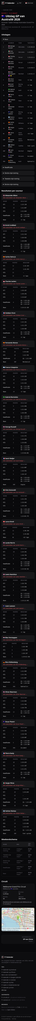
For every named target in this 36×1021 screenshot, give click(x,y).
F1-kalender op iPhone (8, 972)
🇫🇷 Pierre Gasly (11, 95)
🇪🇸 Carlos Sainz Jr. (11, 123)
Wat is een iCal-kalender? (9, 975)
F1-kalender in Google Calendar (11, 977)
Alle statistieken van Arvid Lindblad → (14, 227)
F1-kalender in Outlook (8, 980)
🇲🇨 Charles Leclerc (11, 57)
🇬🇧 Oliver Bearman (11, 80)
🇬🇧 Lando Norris (11, 67)
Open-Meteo (11, 1010)
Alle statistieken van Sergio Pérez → (14, 785)
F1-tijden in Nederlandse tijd (10, 985)
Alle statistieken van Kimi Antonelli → (14, 492)
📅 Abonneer (29, 3)
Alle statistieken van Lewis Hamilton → (15, 577)
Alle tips (3, 990)
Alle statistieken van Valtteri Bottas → (14, 813)
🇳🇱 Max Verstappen (11, 73)
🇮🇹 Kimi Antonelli (11, 52)
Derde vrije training (11, 173)
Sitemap (14, 1019)
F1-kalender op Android (8, 970)
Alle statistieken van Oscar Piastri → (14, 724)
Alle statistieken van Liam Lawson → (14, 608)
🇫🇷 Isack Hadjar (10, 151)
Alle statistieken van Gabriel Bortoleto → (15, 399)
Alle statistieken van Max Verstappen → (15, 640)
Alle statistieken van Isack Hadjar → (14, 461)
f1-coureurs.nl (13, 1000)
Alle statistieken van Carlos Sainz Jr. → (14, 259)
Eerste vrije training (11, 184)
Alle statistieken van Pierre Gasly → (14, 755)
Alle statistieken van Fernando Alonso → (15, 345)
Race (6, 39)
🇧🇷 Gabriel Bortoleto (11, 90)
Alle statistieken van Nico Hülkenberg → (15, 664)
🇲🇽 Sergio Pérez (11, 128)
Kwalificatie (9, 167)
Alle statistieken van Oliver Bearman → (15, 694)
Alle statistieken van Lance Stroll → (14, 524)
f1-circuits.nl (13, 997)
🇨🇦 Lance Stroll (11, 133)
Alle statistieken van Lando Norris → (14, 545)
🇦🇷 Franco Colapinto (11, 118)
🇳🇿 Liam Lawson (10, 113)
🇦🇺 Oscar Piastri (11, 156)
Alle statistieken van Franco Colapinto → (15, 369)
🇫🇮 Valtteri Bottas (11, 146)
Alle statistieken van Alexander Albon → (15, 198)
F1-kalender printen (7, 987)
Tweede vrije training (12, 179)
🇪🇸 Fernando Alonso (11, 139)
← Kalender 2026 (6, 10)
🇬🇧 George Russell (11, 47)
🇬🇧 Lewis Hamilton (11, 62)
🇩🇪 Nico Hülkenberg (12, 161)
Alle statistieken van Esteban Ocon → (14, 315)
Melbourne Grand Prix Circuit (14, 887)
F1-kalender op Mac (7, 982)
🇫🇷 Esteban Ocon (9, 313)
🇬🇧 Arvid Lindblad (11, 85)
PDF (20, 3)
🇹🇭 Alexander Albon (11, 106)
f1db (18, 1007)
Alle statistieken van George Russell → (15, 429)
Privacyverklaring (5, 1019)
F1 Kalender (9, 3)
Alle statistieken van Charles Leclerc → (15, 284)
